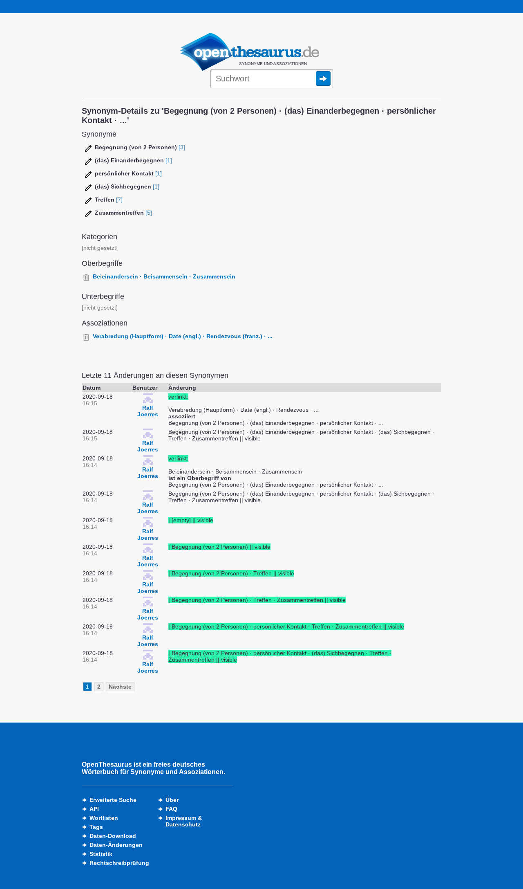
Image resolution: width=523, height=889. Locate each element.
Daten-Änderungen (116, 845)
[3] (182, 147)
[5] (148, 212)
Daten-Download (112, 836)
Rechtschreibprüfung (119, 863)
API (94, 809)
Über (172, 800)
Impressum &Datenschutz (183, 821)
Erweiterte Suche (112, 800)
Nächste (120, 686)
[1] (168, 160)
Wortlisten (103, 818)
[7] (119, 199)
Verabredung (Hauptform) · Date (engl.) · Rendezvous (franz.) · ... (183, 336)
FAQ (171, 809)
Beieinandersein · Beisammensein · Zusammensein (164, 276)
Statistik (100, 854)
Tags (96, 827)
